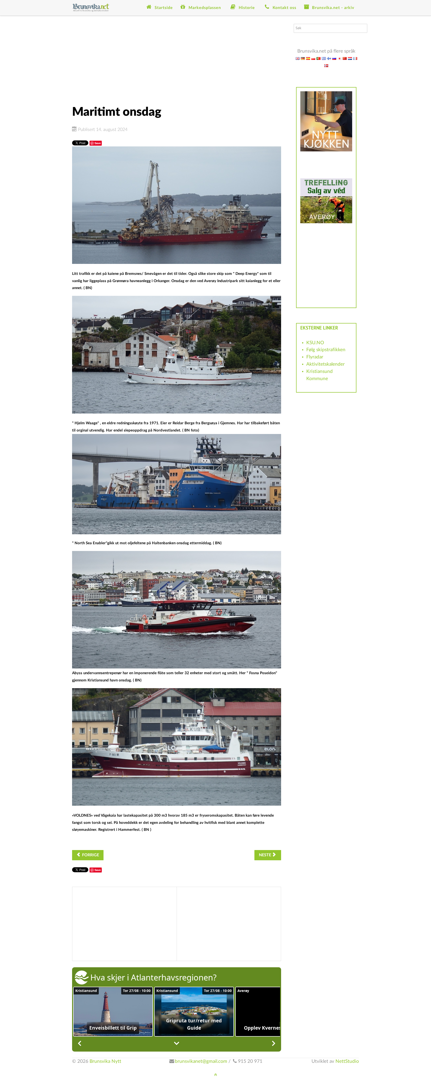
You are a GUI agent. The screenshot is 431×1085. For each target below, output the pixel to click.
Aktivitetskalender (325, 364)
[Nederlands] (350, 58)
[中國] (345, 58)
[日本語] (339, 58)
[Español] (308, 58)
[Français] (355, 58)
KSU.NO (315, 342)
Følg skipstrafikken (325, 349)
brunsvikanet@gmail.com (201, 1061)
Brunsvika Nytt (105, 1061)
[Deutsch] (303, 58)
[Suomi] (329, 58)
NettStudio (347, 1061)
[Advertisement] (177, 59)
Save (98, 143)
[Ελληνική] (324, 58)
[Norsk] (326, 65)
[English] (298, 58)
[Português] (319, 58)
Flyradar (314, 357)
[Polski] (313, 58)
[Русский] (334, 58)
